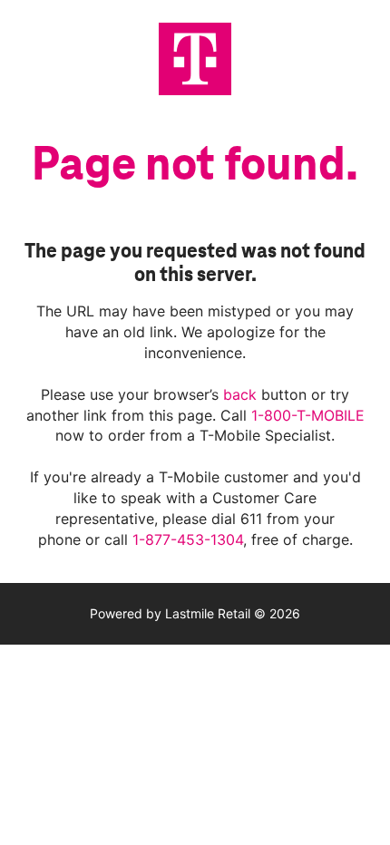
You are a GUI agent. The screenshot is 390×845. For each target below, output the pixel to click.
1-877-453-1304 (187, 539)
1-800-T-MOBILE (308, 415)
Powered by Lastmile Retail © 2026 (195, 613)
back (242, 394)
